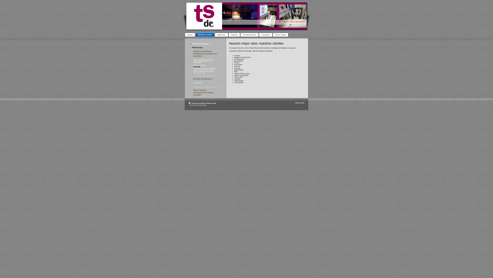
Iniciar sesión (299, 103)
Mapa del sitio (211, 103)
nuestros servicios (199, 73)
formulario (208, 70)
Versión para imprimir (198, 103)
